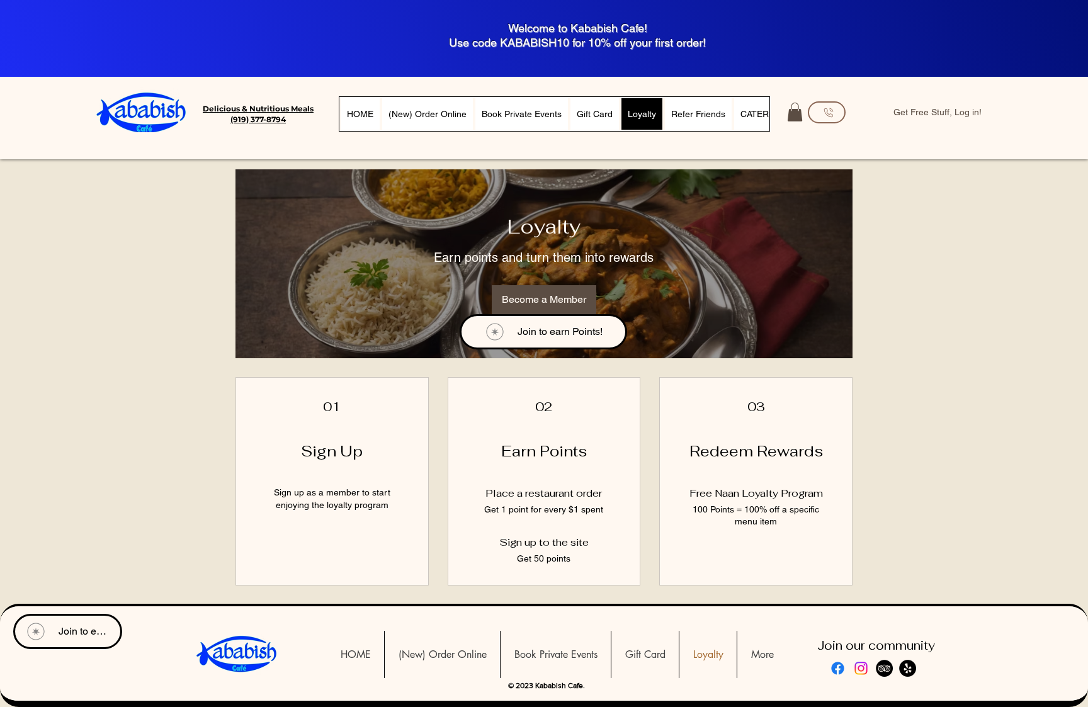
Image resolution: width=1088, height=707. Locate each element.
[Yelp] (907, 668)
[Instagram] (861, 668)
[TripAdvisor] (884, 668)
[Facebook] (837, 668)
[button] (795, 112)
